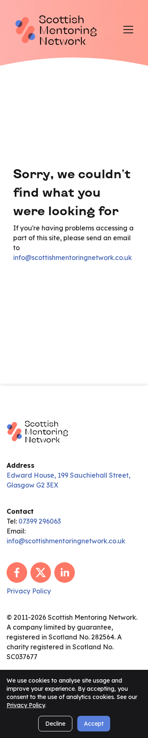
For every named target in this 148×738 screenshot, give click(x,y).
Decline (55, 723)
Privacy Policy (26, 705)
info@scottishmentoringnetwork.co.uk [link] (72, 257)
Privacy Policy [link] (29, 591)
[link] (56, 29)
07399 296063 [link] (39, 521)
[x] (40, 572)
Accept (94, 723)
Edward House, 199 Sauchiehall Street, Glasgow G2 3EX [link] (68, 480)
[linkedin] (64, 572)
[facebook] (17, 572)
